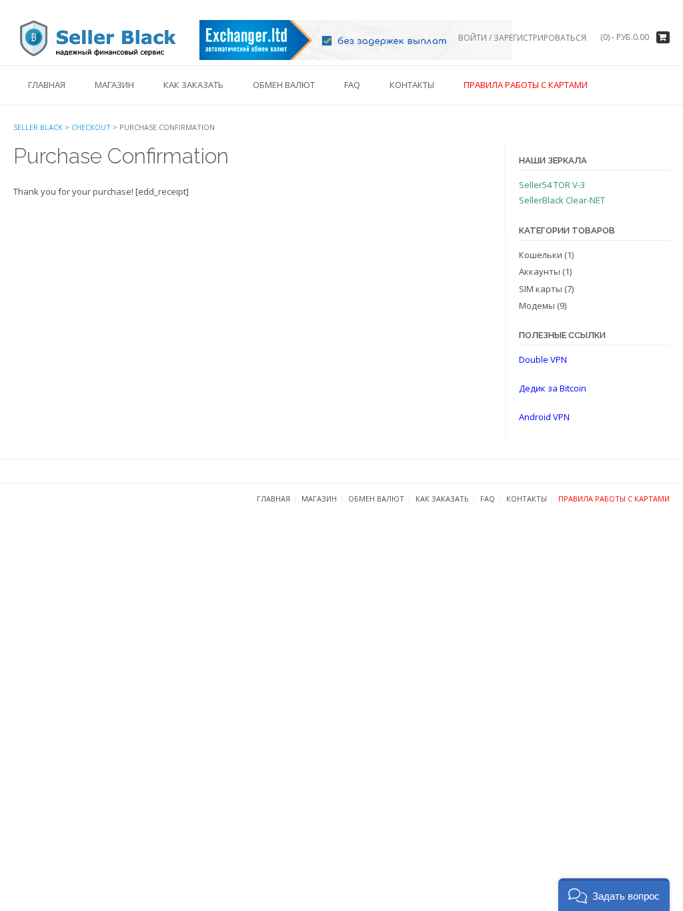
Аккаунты (539, 271)
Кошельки (540, 255)
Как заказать (193, 85)
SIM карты (540, 289)
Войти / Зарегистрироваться (522, 38)
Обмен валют (284, 85)
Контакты (412, 85)
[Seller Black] (106, 39)
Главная (46, 85)
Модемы (537, 305)
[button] (614, 894)
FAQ (352, 85)
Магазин (114, 85)
